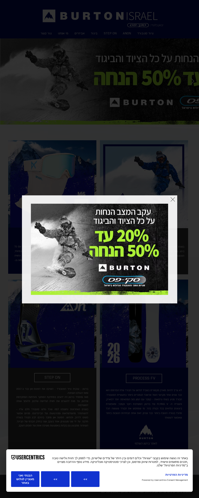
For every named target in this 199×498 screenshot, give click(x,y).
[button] (172, 199)
